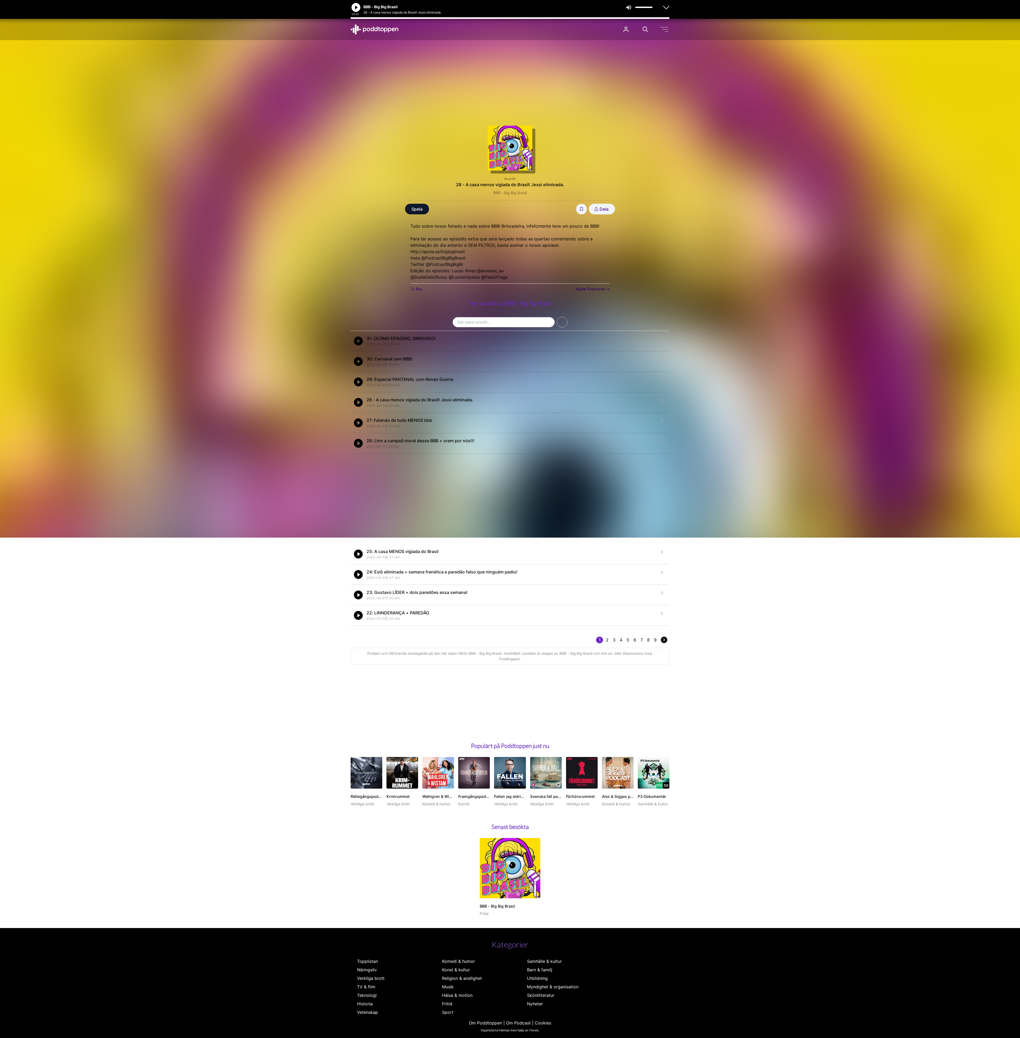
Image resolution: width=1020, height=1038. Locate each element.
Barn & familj (539, 969)
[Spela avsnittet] (358, 341)
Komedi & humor (458, 961)
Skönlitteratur (540, 995)
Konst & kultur (456, 969)
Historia (365, 1003)
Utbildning (537, 978)
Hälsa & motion (457, 995)
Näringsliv (367, 969)
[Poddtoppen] (374, 29)
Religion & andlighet (462, 978)
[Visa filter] (562, 322)
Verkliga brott (371, 978)
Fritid (447, 1003)
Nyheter (535, 1003)
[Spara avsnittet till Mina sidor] (581, 209)
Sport (447, 1012)
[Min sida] (626, 29)
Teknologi (367, 995)
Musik (448, 986)
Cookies (543, 1023)
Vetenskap (367, 1012)
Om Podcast (518, 1023)
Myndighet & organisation (553, 986)
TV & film (366, 986)
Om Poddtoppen (485, 1023)
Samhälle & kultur (544, 961)
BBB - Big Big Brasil (510, 192)
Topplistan (367, 961)
